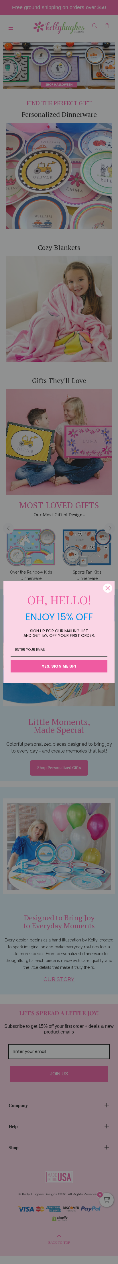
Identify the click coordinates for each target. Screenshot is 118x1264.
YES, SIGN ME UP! (59, 666)
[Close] (108, 588)
